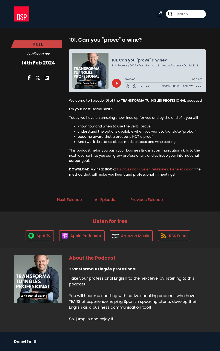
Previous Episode (146, 199)
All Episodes (106, 199)
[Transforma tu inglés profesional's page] (159, 14)
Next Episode (69, 199)
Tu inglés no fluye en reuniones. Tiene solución (155, 169)
